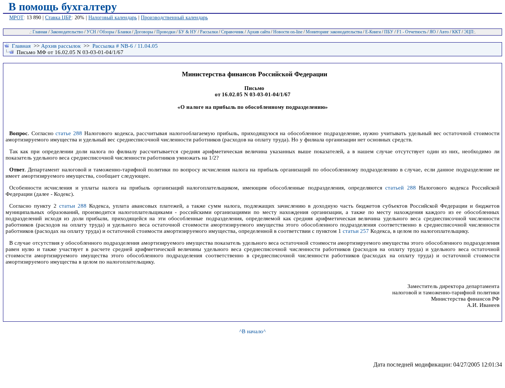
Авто (444, 31)
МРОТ (16, 17)
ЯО (433, 31)
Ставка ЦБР (58, 17)
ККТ (456, 31)
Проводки (165, 31)
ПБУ (388, 31)
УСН (91, 31)
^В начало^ (252, 331)
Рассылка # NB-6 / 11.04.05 (125, 46)
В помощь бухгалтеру (63, 6)
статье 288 (68, 133)
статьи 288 (73, 206)
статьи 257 (356, 231)
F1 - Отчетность (411, 31)
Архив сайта (258, 31)
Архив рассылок (61, 46)
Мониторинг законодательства (334, 31)
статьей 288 (400, 188)
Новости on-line (287, 31)
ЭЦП (469, 31)
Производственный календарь (174, 17)
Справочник (232, 31)
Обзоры (106, 31)
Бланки (124, 31)
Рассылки (209, 31)
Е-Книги (373, 31)
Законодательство (67, 31)
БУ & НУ (188, 31)
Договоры (143, 31)
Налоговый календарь (112, 17)
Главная (40, 31)
